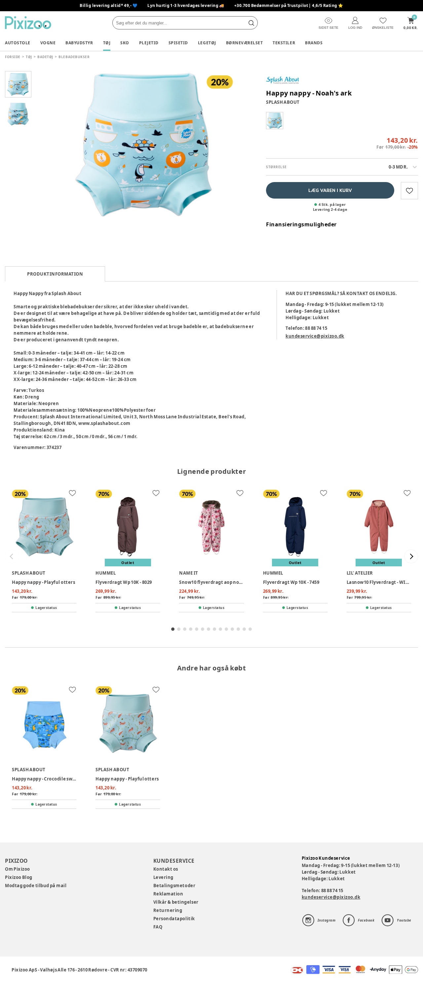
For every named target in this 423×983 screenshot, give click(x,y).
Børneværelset (244, 43)
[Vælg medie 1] (18, 84)
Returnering (167, 910)
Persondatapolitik (174, 919)
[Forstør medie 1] (145, 143)
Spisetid (178, 43)
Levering (163, 877)
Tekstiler (284, 43)
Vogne (48, 43)
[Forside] (28, 22)
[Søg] (251, 23)
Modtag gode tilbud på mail (35, 885)
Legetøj (207, 43)
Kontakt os (165, 869)
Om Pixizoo (17, 869)
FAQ (158, 927)
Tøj (107, 43)
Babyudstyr (79, 43)
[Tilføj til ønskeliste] (409, 190)
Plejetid (149, 43)
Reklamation (168, 894)
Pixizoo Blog (18, 877)
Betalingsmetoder (174, 885)
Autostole (17, 43)
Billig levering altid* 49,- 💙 (108, 5)
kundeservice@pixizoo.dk (315, 336)
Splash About (283, 102)
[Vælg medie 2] (18, 114)
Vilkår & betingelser (176, 902)
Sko (124, 43)
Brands (314, 43)
